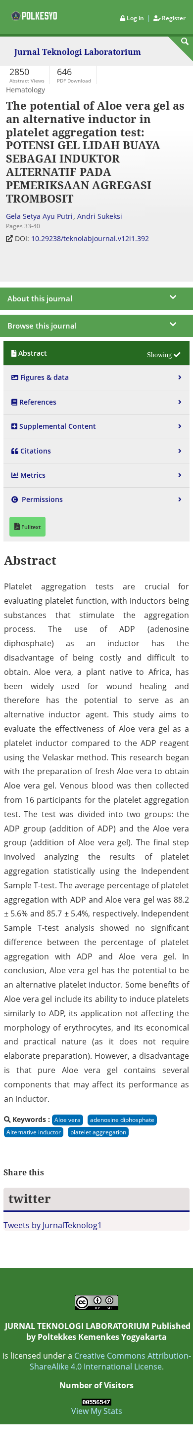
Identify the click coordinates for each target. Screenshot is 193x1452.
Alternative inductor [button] (33, 1132)
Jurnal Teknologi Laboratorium (77, 52)
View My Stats (96, 1411)
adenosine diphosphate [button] (122, 1119)
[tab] (96, 353)
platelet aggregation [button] (98, 1132)
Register (173, 18)
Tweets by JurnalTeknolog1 (52, 1225)
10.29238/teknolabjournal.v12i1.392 (91, 238)
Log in (135, 18)
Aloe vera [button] (67, 1119)
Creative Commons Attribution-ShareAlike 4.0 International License (110, 1361)
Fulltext (30, 527)
